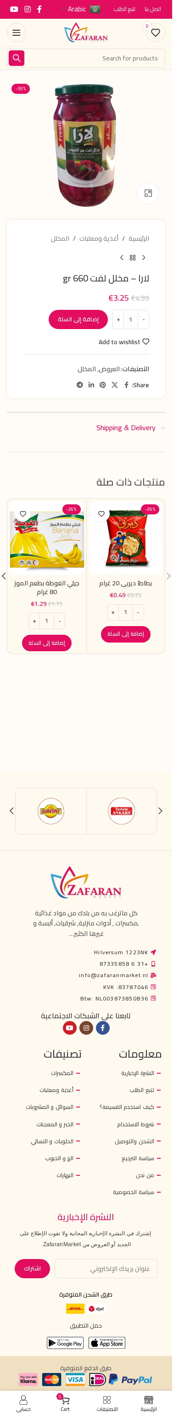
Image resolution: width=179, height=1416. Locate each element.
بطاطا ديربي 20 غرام (125, 583)
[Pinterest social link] (103, 385)
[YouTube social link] (14, 9)
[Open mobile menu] (16, 32)
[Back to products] (132, 258)
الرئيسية (139, 238)
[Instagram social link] (27, 9)
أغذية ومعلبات (98, 238)
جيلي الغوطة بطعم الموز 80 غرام (46, 587)
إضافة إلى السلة (78, 318)
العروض (109, 369)
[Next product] (121, 258)
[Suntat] (51, 811)
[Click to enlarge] (148, 193)
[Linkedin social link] (91, 385)
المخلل (60, 238)
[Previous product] (143, 258)
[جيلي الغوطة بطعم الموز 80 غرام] (47, 538)
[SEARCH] (16, 58)
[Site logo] (86, 32)
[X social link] (115, 385)
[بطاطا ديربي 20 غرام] (126, 538)
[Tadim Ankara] (122, 811)
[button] (126, 634)
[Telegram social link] (80, 385)
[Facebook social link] (39, 9)
